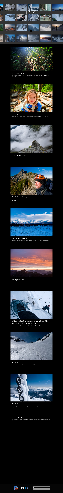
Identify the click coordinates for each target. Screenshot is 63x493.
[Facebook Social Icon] (27, 488)
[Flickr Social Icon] (23, 488)
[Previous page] (26, 452)
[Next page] (37, 452)
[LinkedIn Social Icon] (25, 488)
